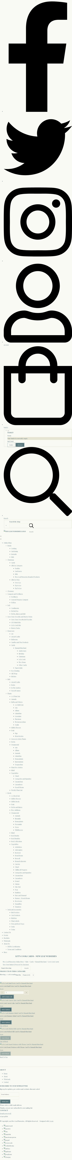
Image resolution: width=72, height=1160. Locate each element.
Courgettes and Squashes (23, 779)
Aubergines (18, 850)
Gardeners (18, 571)
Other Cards (23, 665)
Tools (13, 927)
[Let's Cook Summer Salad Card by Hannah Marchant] (17, 1013)
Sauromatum (19, 762)
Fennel (17, 881)
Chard (17, 776)
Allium (17, 710)
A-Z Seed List (15, 796)
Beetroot (18, 853)
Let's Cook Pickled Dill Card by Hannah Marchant (16, 1032)
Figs (16, 733)
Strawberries (19, 736)
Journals (14, 554)
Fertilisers (14, 597)
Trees (17, 827)
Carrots (17, 864)
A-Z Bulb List (19, 705)
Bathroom (14, 639)
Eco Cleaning (15, 671)
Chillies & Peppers (21, 870)
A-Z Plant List (15, 696)
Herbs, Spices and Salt (18, 614)
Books (9, 546)
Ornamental (15, 745)
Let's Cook (22, 659)
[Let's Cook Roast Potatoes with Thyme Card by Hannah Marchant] (21, 1044)
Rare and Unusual (20, 895)
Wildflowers (19, 830)
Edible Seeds (15, 801)
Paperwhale (19, 668)
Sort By (18, 975)
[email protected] (5, 1114)
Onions (17, 884)
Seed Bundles (15, 838)
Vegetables (14, 773)
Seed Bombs (15, 836)
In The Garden (15, 688)
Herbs (13, 742)
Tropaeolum (19, 764)
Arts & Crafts (15, 637)
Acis (16, 708)
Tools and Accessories (14, 910)
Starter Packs (15, 628)
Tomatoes (18, 907)
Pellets (13, 602)
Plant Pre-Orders (16, 767)
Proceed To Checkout (22, 964)
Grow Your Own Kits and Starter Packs (20, 617)
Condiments (15, 608)
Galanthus (18, 713)
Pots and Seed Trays (17, 924)
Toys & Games (15, 691)
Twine (13, 929)
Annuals (13, 699)
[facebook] (38, 111)
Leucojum (18, 716)
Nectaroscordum (20, 722)
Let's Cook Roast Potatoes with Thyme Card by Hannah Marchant (21, 1047)
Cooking (13, 548)
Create (51, 1121)
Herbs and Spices (16, 807)
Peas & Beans (19, 787)
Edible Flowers (16, 728)
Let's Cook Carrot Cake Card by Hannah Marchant (16, 1003)
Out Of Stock (5, 1038)
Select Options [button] (6, 1009)
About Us (7, 944)
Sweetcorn (18, 901)
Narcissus (18, 719)
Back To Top (4, 1057)
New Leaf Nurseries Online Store (13, 962)
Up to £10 (18, 585)
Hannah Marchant (20, 648)
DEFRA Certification (14, 946)
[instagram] (38, 261)
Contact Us (7, 932)
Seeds (9, 793)
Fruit (12, 730)
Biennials (18, 819)
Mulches (14, 918)
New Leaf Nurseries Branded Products (27, 577)
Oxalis (17, 725)
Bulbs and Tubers (16, 702)
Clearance (11, 591)
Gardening (14, 551)
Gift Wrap (14, 674)
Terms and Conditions (14, 949)
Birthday (21, 654)
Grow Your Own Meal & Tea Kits (21, 619)
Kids (12, 557)
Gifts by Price (15, 580)
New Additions (15, 810)
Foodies (17, 568)
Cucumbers (18, 784)
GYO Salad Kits (16, 622)
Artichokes (18, 847)
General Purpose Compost (19, 600)
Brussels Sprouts (20, 861)
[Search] (31, 525)
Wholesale (7, 941)
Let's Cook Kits (16, 625)
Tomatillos (18, 904)
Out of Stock (4, 1026)
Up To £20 (18, 588)
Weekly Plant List (16, 790)
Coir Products (15, 915)
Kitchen (13, 676)
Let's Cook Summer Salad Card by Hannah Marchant (16, 1016)
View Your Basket (8, 964)
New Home (22, 662)
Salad (13, 770)
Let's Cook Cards (53, 962)
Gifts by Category (16, 565)
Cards (13, 563)
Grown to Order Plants (18, 739)
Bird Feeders (15, 912)
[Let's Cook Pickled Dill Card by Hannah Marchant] (16, 1029)
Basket (11, 445)
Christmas (11, 560)
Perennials (18, 824)
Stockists (6, 938)
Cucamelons (19, 782)
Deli (9, 605)
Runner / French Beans (22, 898)
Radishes (18, 892)
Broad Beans (19, 855)
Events (6, 935)
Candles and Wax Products (19, 642)
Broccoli (17, 858)
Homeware (11, 631)
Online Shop (8, 543)
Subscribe (5, 1101)
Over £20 (18, 583)
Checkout (20, 445)
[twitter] (38, 181)
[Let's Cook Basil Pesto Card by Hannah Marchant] (16, 983)
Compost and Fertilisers (15, 594)
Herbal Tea (14, 611)
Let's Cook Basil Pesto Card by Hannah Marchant (15, 986)
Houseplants (19, 759)
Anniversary (22, 651)
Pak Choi (18, 887)
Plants (10, 693)
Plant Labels (15, 921)
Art (12, 634)
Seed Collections (16, 841)
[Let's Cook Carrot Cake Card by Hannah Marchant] (17, 1000)
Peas (16, 890)
